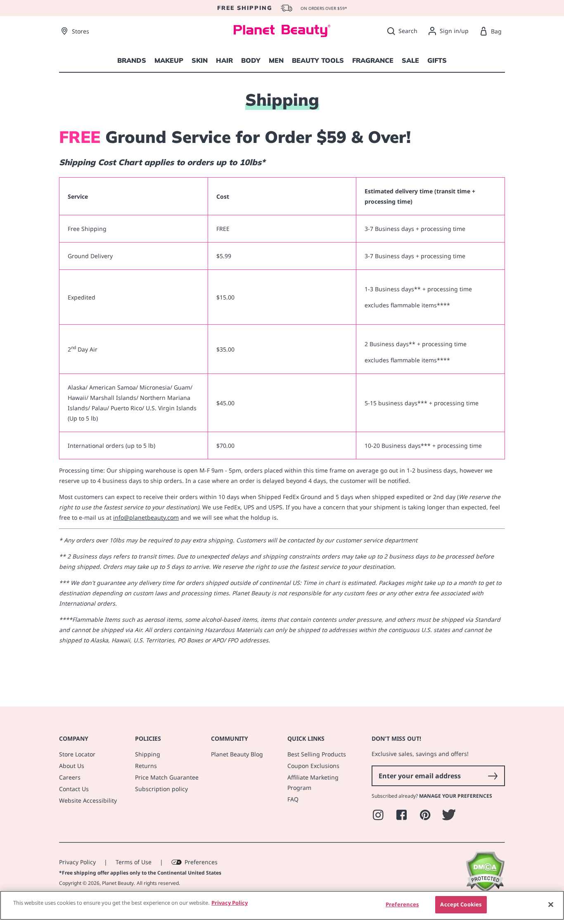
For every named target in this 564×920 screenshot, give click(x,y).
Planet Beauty (118, 883)
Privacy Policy (77, 862)
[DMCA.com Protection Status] (485, 890)
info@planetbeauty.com (146, 517)
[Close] (551, 904)
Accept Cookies (460, 904)
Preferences (201, 862)
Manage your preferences (455, 795)
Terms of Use (134, 862)
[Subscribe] (492, 776)
